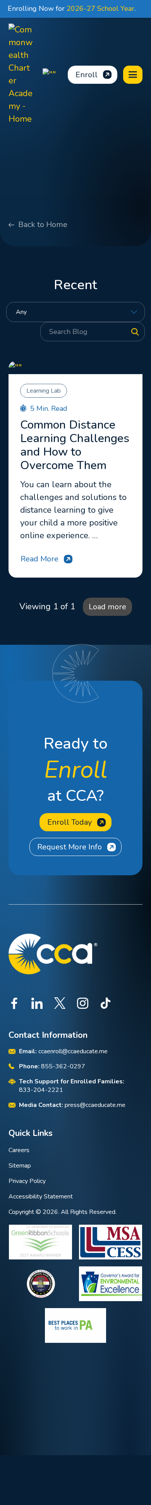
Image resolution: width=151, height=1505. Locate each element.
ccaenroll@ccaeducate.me (73, 1051)
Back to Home (42, 224)
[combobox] (75, 312)
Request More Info (69, 847)
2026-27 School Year (100, 8)
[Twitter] (59, 1004)
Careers (19, 1150)
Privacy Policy (27, 1181)
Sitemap (20, 1165)
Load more (107, 607)
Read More (39, 559)
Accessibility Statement (41, 1196)
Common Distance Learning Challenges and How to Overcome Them (74, 445)
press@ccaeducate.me (95, 1105)
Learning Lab (43, 390)
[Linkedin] (37, 1004)
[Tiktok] (105, 1004)
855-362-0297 (63, 1066)
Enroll (87, 74)
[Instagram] (82, 1004)
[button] (132, 75)
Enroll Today (69, 822)
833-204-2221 (41, 1090)
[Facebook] (14, 1004)
